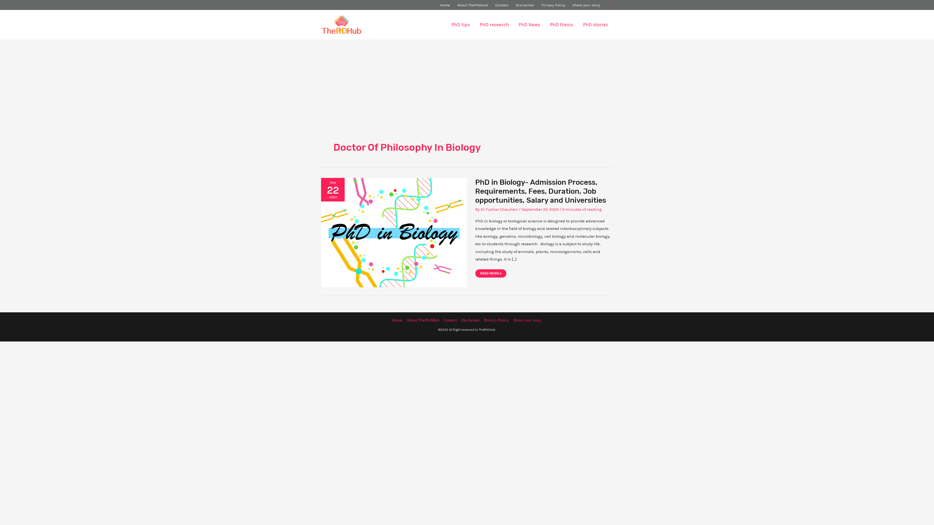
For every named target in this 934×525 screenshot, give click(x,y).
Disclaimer (470, 320)
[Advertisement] (467, 76)
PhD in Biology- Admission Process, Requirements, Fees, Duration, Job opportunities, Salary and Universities (540, 191)
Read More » (493, 274)
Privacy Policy (496, 320)
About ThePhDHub (423, 320)
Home (397, 320)
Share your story (527, 320)
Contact (450, 320)
